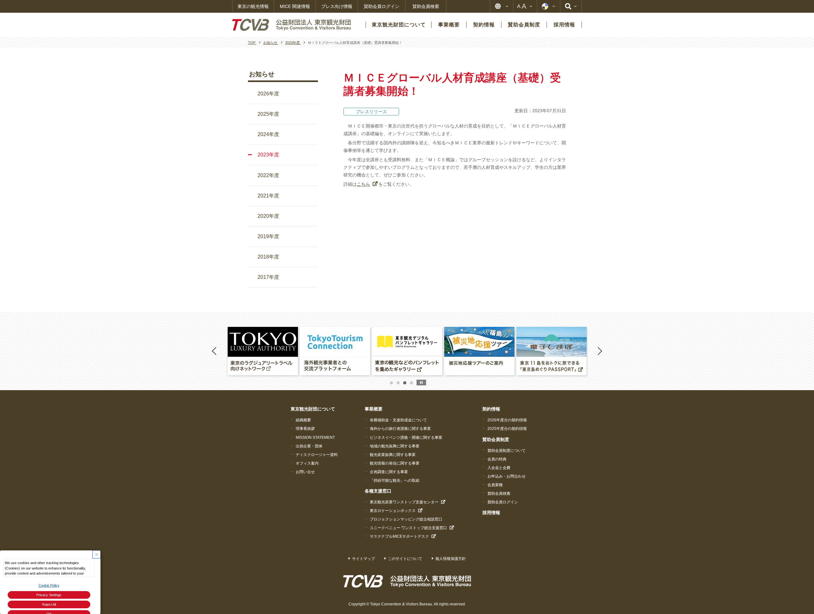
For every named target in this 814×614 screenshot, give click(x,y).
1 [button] (391, 382)
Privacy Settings (48, 595)
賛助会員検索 (425, 6)
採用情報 (491, 512)
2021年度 (268, 195)
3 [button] (404, 382)
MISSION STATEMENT (315, 437)
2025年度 (268, 114)
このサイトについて (405, 558)
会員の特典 (497, 459)
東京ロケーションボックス (393, 510)
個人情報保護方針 (450, 558)
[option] (263, 351)
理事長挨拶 (305, 428)
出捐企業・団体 (309, 446)
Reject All (49, 604)
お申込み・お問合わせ (506, 476)
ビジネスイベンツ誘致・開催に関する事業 (406, 437)
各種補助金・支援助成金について (398, 420)
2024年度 (268, 134)
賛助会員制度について (506, 450)
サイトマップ (363, 558)
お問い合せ (305, 472)
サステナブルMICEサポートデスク (399, 536)
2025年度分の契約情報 (507, 428)
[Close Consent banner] (96, 554)
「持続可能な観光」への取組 (394, 480)
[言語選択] (501, 6)
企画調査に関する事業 (389, 472)
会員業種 (495, 485)
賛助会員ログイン (381, 6)
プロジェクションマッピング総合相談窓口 (406, 519)
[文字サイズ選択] (525, 6)
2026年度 (268, 93)
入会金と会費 (498, 468)
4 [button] (411, 382)
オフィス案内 (307, 463)
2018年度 (268, 256)
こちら (363, 184)
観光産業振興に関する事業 (393, 454)
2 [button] (398, 382)
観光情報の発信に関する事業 (394, 463)
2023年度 (268, 154)
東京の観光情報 (253, 6)
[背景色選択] (548, 6)
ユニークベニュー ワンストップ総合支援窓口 (408, 528)
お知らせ (261, 74)
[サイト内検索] (571, 6)
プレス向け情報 (336, 6)
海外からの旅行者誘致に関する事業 (400, 428)
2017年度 (268, 277)
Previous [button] (215, 350)
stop (421, 382)
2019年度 (268, 236)
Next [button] (600, 350)
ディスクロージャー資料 (317, 454)
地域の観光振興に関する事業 (394, 446)
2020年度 (268, 216)
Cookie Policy (48, 585)
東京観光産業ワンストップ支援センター (404, 502)
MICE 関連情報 (295, 6)
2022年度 (268, 175)
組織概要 (303, 420)
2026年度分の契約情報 (507, 420)
